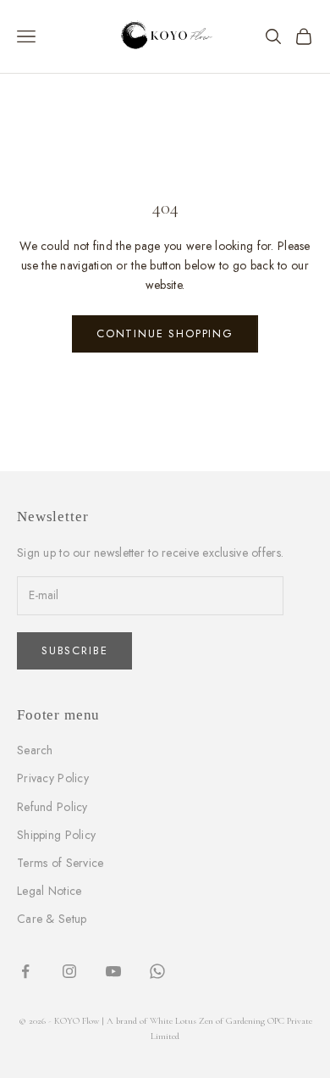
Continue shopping (165, 333)
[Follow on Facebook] (25, 971)
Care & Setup (51, 918)
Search (35, 750)
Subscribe (74, 650)
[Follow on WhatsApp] (157, 971)
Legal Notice (49, 890)
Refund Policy (52, 806)
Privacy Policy (53, 778)
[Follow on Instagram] (69, 971)
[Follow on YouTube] (113, 971)
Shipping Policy (56, 834)
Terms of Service (60, 862)
